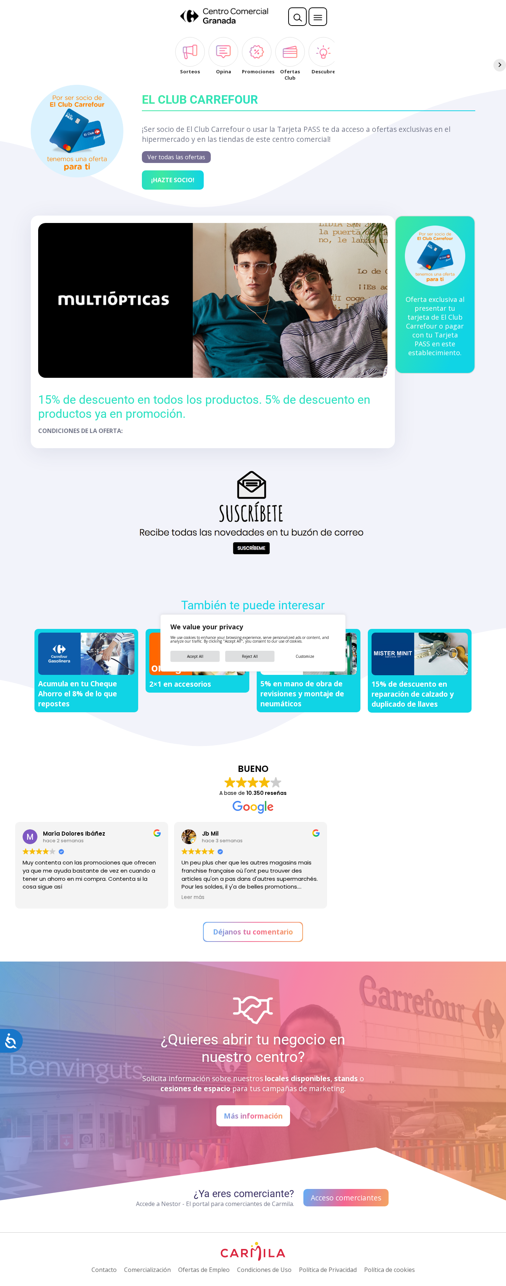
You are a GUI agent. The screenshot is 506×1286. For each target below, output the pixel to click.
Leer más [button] (193, 897)
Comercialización (147, 1270)
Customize (305, 656)
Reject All (250, 656)
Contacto (104, 1270)
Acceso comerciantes (346, 1198)
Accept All (195, 656)
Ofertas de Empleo (204, 1270)
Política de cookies (389, 1270)
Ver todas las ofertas (176, 157)
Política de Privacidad (328, 1270)
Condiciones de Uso (264, 1270)
